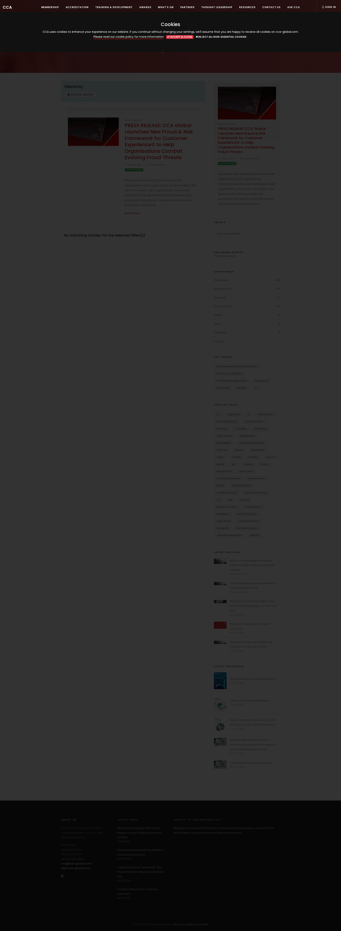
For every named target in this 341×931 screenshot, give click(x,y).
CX (218, 414)
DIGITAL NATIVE (82, 95)
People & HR (261, 380)
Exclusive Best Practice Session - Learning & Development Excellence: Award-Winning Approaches (253, 744)
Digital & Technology (229, 373)
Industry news (222, 289)
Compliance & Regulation (232, 380)
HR (218, 499)
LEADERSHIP (234, 414)
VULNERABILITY (254, 507)
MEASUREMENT (248, 436)
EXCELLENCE (246, 471)
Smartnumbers (156, 165)
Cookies (203, 924)
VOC (230, 499)
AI (256, 388)
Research (220, 297)
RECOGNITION (224, 471)
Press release (223, 306)
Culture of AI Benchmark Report (250, 700)
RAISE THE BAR (224, 436)
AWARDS (248, 464)
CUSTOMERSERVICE (248, 521)
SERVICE (239, 450)
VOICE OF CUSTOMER (256, 492)
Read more (132, 213)
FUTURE (237, 457)
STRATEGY (222, 428)
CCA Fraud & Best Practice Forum (251, 763)
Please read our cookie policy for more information (129, 37)
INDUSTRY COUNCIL (247, 514)
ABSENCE (255, 535)
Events (218, 315)
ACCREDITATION (253, 421)
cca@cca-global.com (76, 863)
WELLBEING (223, 528)
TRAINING (222, 450)
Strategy (242, 388)
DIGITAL (264, 464)
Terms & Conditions (185, 924)
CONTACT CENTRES (227, 492)
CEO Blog (220, 332)
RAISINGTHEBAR (256, 478)
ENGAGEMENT (224, 443)
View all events (224, 256)
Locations (223, 388)
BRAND (220, 464)
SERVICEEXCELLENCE (247, 528)
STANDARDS (260, 428)
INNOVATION (223, 521)
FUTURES (245, 499)
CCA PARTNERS (134, 169)
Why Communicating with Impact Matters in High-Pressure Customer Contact (252, 565)
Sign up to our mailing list (197, 819)
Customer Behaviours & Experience (237, 366)
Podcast (219, 341)
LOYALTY (270, 457)
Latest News (127, 819)
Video (218, 324)
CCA (7, 7)
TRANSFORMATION (241, 485)
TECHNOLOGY (265, 414)
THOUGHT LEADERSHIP (228, 478)
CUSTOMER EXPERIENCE (251, 443)
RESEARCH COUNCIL (227, 507)
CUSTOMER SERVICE (227, 421)
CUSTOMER (240, 428)
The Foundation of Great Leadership (252, 679)
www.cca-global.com (76, 868)
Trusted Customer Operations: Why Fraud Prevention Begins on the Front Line (253, 605)
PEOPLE (220, 485)
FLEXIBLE (253, 457)
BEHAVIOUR (258, 450)
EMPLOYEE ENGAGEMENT (229, 535)
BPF (234, 464)
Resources (221, 280)
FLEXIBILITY (223, 514)
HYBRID (221, 457)
